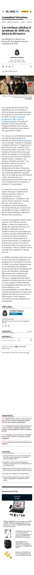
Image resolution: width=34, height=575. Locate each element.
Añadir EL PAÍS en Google (11, 71)
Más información (6, 348)
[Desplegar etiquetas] (31, 340)
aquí (28, 352)
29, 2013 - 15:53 (19, 60)
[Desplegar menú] (3, 11)
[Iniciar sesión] (30, 11)
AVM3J (19, 340)
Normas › (29, 331)
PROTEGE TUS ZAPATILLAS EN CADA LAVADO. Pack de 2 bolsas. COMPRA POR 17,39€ (23, 554)
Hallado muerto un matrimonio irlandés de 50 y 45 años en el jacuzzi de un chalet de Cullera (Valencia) (17, 469)
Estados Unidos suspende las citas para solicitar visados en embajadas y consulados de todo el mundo (16, 478)
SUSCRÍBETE (25, 11)
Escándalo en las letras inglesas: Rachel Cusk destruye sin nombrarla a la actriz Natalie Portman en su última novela (17, 463)
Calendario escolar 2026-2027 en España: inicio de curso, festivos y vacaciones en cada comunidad (16, 436)
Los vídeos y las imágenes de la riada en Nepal (16, 473)
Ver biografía (13, 313)
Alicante (23, 22)
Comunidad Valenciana (14, 17)
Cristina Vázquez (17, 57)
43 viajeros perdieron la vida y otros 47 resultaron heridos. (13, 119)
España (4, 22)
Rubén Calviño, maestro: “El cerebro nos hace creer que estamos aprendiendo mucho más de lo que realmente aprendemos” (16, 420)
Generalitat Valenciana (13, 22)
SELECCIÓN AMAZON (17, 497)
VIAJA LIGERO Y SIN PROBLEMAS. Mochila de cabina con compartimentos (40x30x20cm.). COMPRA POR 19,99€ (24, 544)
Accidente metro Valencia (9, 340)
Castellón (29, 22)
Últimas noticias (7, 415)
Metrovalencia (25, 140)
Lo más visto (6, 451)
